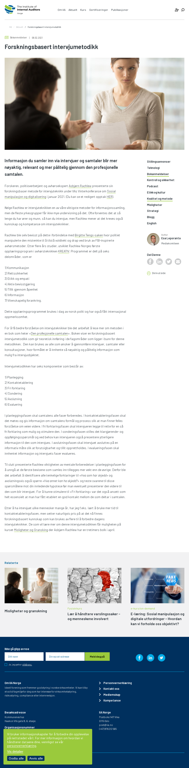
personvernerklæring (21, 746)
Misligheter (154, 204)
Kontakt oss (111, 688)
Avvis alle (36, 758)
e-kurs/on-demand (143, 608)
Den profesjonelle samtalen (49, 333)
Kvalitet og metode (160, 198)
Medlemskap (111, 694)
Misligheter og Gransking (31, 530)
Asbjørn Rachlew (80, 186)
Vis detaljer (15, 751)
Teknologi (153, 167)
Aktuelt (72, 9)
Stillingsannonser (159, 161)
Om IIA (61, 9)
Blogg (150, 217)
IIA (10, 27)
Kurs (83, 9)
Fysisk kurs (75, 608)
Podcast (152, 186)
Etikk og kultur (156, 192)
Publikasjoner (119, 9)
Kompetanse (112, 700)
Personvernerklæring (117, 682)
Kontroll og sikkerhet (160, 180)
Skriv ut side (158, 273)
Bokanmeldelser (18, 37)
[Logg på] (176, 10)
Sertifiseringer (98, 9)
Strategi (153, 210)
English (152, 223)
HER (109, 197)
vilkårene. (27, 665)
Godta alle (16, 758)
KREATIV (63, 251)
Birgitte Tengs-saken (89, 235)
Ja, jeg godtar (20, 664)
